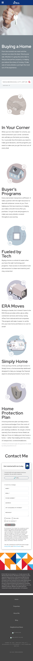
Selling (16, 518)
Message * (9, 512)
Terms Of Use (9, 642)
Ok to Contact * (11, 521)
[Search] (29, 82)
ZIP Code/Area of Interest (14, 507)
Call (17, 477)
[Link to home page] (16, 2)
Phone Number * (10, 498)
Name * (7, 488)
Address (8, 502)
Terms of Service (17, 546)
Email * (8, 493)
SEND (9, 524)
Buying (8, 518)
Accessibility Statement (11, 644)
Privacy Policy (7, 546)
